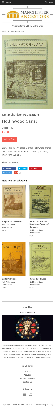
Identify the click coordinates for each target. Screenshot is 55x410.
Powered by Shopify (44, 404)
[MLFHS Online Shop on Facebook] (24, 395)
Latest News (27, 307)
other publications (43, 357)
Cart (51, 2)
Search (28, 371)
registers (47, 354)
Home (4, 31)
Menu (8, 2)
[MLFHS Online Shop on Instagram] (30, 395)
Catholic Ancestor (24, 357)
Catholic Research (27, 312)
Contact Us (27, 381)
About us (27, 374)
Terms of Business (27, 378)
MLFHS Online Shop (26, 404)
